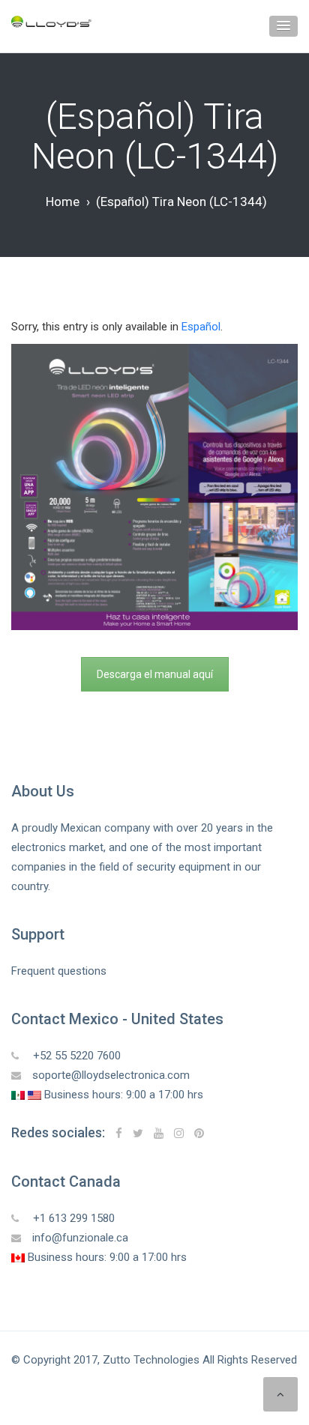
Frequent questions (58, 971)
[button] (283, 26)
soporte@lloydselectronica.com (111, 1075)
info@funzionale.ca (80, 1237)
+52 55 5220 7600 (75, 1055)
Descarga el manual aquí (155, 674)
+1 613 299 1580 (72, 1218)
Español (201, 326)
